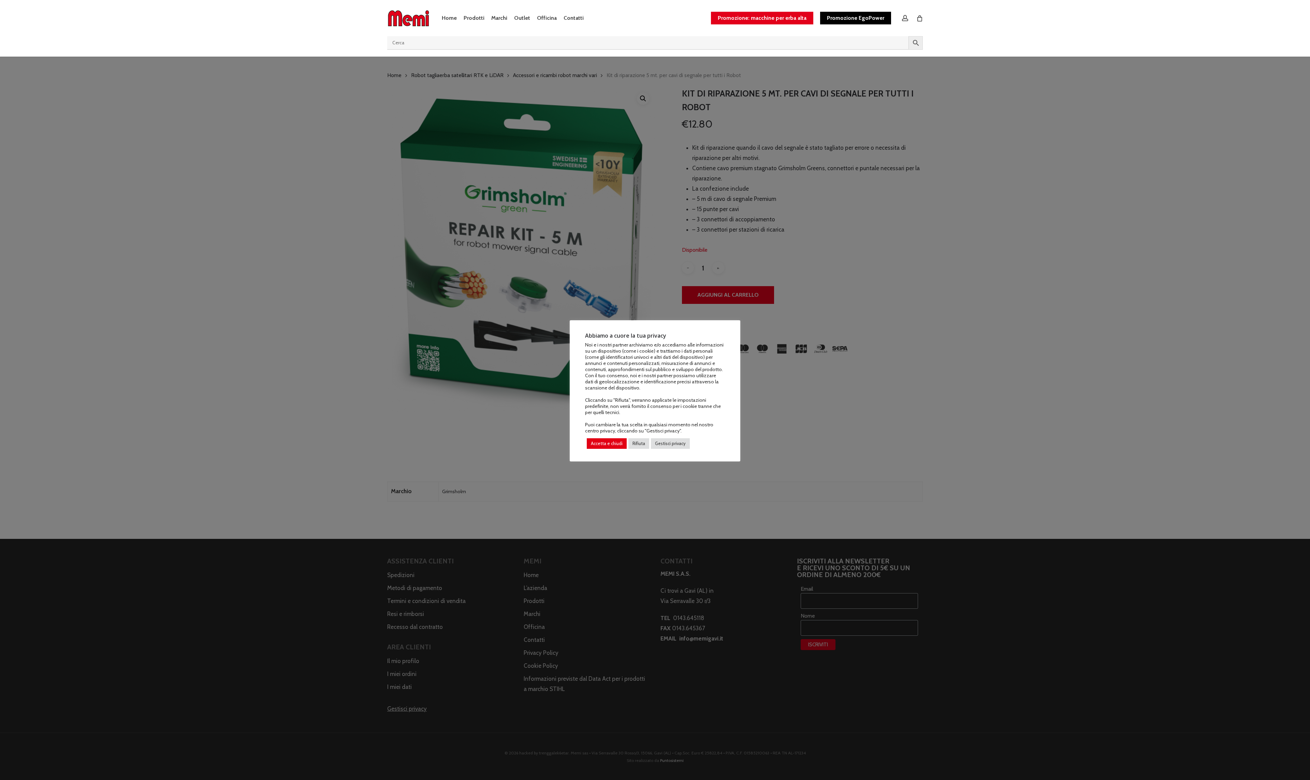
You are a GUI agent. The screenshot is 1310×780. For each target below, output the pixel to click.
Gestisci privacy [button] (670, 443)
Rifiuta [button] (638, 443)
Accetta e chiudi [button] (607, 443)
